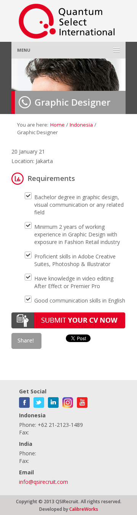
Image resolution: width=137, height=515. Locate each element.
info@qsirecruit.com (43, 481)
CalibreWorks (83, 509)
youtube (82, 401)
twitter (38, 401)
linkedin (53, 401)
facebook (24, 401)
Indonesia (81, 124)
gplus (67, 401)
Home (57, 124)
